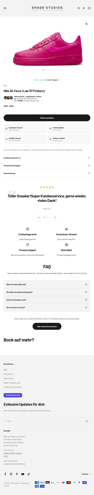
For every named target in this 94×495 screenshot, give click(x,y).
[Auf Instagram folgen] (11, 474)
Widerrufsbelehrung (12, 383)
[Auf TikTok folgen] (28, 474)
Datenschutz (9, 378)
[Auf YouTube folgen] (22, 474)
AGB (5, 370)
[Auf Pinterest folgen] (16, 474)
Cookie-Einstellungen (12, 387)
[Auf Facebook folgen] (5, 474)
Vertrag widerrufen (13, 395)
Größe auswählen (47, 118)
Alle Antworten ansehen (47, 326)
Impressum (8, 374)
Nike (5, 86)
